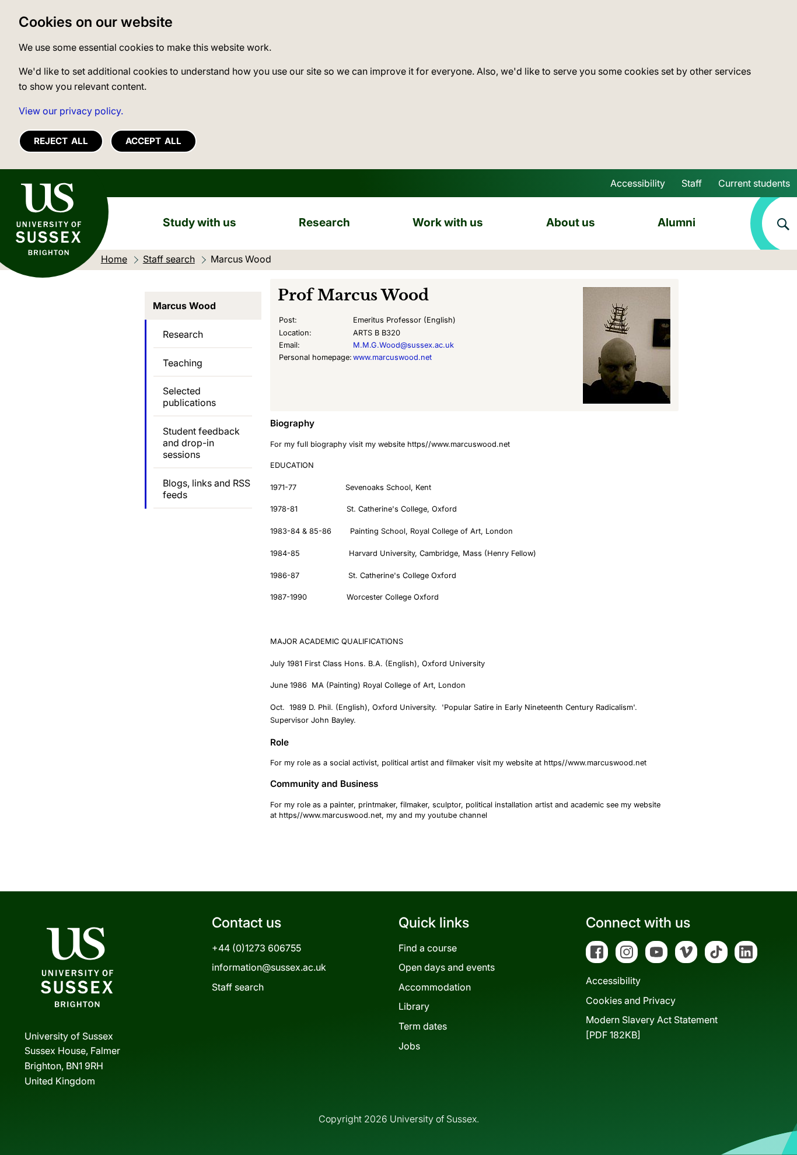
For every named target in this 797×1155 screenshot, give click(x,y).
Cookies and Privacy (631, 1000)
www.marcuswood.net (392, 357)
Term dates (422, 1026)
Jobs (409, 1046)
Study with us (199, 222)
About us (570, 222)
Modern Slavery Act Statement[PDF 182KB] (652, 1027)
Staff (691, 183)
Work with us (448, 222)
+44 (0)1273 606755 (256, 948)
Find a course (427, 948)
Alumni (676, 222)
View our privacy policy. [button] (71, 111)
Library (413, 1006)
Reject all (61, 140)
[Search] (773, 223)
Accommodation (434, 987)
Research (324, 222)
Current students (754, 183)
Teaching (182, 363)
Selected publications (189, 396)
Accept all (153, 140)
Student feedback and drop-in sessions (201, 442)
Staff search (238, 987)
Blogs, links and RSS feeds (206, 489)
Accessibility (637, 183)
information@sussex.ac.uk (269, 967)
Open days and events (446, 967)
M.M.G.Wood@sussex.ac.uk (403, 345)
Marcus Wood (184, 306)
